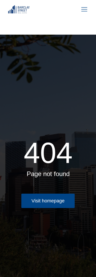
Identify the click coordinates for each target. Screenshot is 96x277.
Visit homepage (48, 200)
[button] (84, 9)
